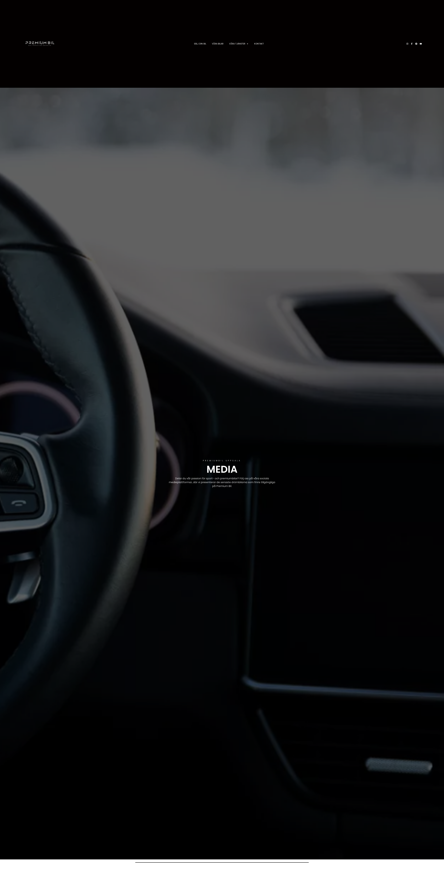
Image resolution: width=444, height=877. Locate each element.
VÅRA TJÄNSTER (237, 44)
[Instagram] (407, 44)
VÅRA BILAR (217, 44)
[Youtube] (421, 44)
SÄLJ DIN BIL (200, 44)
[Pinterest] (416, 44)
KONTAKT (259, 44)
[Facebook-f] (412, 44)
